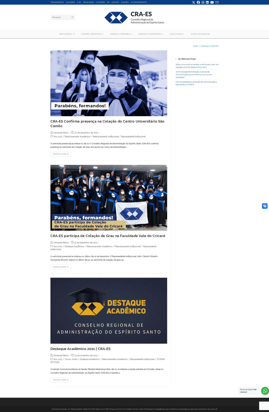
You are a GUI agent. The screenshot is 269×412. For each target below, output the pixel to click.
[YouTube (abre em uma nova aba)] (212, 2)
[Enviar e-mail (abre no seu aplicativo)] (217, 2)
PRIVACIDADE (88, 2)
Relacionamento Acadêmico (77, 136)
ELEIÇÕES (125, 2)
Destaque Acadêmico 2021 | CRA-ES (80, 349)
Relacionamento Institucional (106, 136)
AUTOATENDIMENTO (139, 2)
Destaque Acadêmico (210, 46)
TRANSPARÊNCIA (57, 2)
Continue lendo (62, 154)
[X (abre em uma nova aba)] (193, 2)
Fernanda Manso (61, 133)
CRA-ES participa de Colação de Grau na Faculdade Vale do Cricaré (107, 236)
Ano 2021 (58, 136)
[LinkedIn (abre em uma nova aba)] (207, 2)
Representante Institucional (133, 136)
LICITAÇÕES (100, 2)
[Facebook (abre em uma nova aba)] (198, 2)
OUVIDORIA (70, 2)
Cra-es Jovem (71, 359)
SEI (108, 2)
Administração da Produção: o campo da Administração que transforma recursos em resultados (194, 74)
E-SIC (79, 2)
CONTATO (115, 2)
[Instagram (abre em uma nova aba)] (203, 2)
